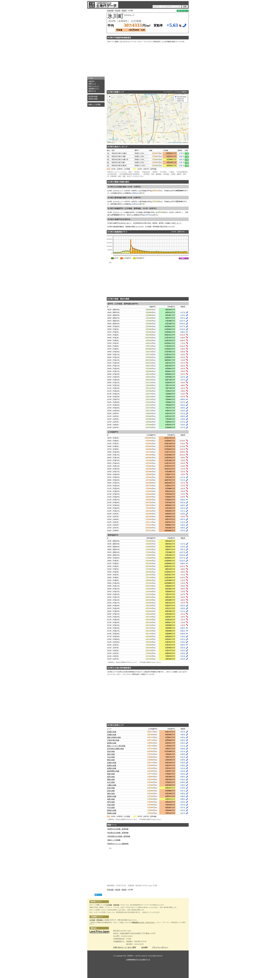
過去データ (92, 91)
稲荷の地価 (111, 777)
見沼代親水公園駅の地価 (115, 748)
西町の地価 (111, 760)
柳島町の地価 (111, 810)
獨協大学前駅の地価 (114, 737)
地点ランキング (93, 86)
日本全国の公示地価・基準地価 (118, 836)
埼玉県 (117, 10)
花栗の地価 (111, 799)
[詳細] (187, 153)
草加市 (124, 10)
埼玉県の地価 (92, 96)
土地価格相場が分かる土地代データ (138, 959)
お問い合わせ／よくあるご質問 (124, 947)
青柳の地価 (111, 774)
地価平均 (91, 81)
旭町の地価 (111, 793)
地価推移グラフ (93, 88)
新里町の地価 (111, 765)
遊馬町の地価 (111, 796)
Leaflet (169, 142)
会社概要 (144, 947)
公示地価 (109, 905)
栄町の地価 (111, 754)
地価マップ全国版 (94, 104)
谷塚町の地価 (111, 763)
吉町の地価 (111, 791)
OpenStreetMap (177, 142)
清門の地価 (111, 802)
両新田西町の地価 (113, 771)
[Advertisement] (96, 42)
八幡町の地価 (111, 785)
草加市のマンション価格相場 (117, 844)
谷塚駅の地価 (111, 734)
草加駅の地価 (111, 732)
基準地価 (116, 905)
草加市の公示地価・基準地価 (117, 829)
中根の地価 (111, 805)
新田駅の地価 (111, 743)
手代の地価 (111, 807)
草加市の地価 (92, 99)
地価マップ (92, 84)
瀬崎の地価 (111, 779)
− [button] (109, 100)
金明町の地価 (111, 768)
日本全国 (110, 10)
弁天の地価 (111, 782)
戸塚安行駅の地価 (113, 740)
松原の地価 (111, 788)
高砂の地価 (111, 751)
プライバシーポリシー (160, 947)
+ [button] (109, 96)
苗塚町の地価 (111, 813)
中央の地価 (111, 757)
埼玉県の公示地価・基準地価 (117, 833)
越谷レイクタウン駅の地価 (116, 746)
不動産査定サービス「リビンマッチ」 (143, 922)
